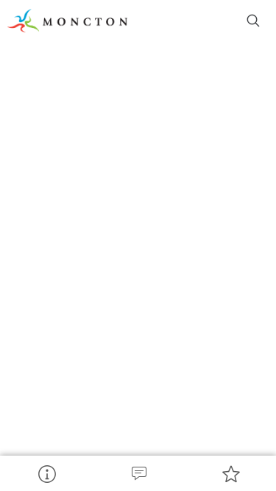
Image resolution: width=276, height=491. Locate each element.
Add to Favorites (230, 473)
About (46, 473)
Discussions (138, 473)
